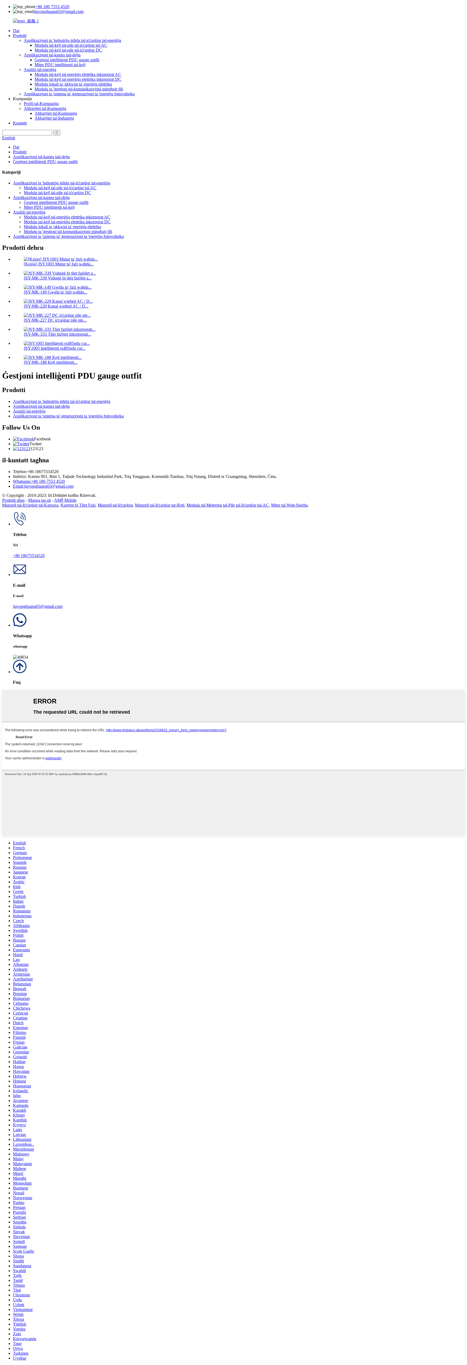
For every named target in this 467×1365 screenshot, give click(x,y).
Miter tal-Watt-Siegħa (289, 505)
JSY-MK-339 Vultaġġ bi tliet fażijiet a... (58, 278)
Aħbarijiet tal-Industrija (54, 118)
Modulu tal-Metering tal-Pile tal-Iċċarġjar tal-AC (227, 505)
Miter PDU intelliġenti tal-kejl (60, 64)
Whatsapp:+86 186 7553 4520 (39, 481)
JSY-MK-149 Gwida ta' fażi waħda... (55, 292)
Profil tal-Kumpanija (41, 103)
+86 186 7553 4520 (52, 6)
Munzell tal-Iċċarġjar (115, 505)
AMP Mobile (65, 500)
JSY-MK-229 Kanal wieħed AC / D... (56, 306)
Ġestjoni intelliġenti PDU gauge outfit (67, 60)
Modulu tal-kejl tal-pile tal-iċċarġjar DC (68, 50)
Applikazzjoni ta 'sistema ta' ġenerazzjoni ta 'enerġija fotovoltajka (79, 94)
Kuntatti (20, 123)
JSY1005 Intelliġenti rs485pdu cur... (54, 348)
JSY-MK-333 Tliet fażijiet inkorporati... (57, 334)
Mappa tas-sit (39, 500)
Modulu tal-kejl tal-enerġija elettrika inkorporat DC (78, 79)
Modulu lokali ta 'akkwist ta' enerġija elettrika (73, 84)
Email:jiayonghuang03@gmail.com (43, 486)
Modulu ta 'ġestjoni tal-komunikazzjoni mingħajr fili (79, 89)
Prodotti (19, 35)
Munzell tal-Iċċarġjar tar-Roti (159, 505)
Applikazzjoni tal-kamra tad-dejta (52, 55)
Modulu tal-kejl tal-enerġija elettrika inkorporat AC (78, 74)
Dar (16, 30)
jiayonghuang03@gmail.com (59, 11)
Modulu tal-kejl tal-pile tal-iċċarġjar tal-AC (71, 45)
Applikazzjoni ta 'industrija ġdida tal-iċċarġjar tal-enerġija (72, 40)
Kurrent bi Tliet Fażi (78, 505)
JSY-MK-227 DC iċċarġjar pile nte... (55, 320)
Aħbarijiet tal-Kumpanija (45, 108)
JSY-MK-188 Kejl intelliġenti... (50, 362)
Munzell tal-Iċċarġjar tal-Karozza (30, 505)
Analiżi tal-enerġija (40, 69)
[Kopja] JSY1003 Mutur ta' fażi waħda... (59, 264)
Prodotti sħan (13, 500)
